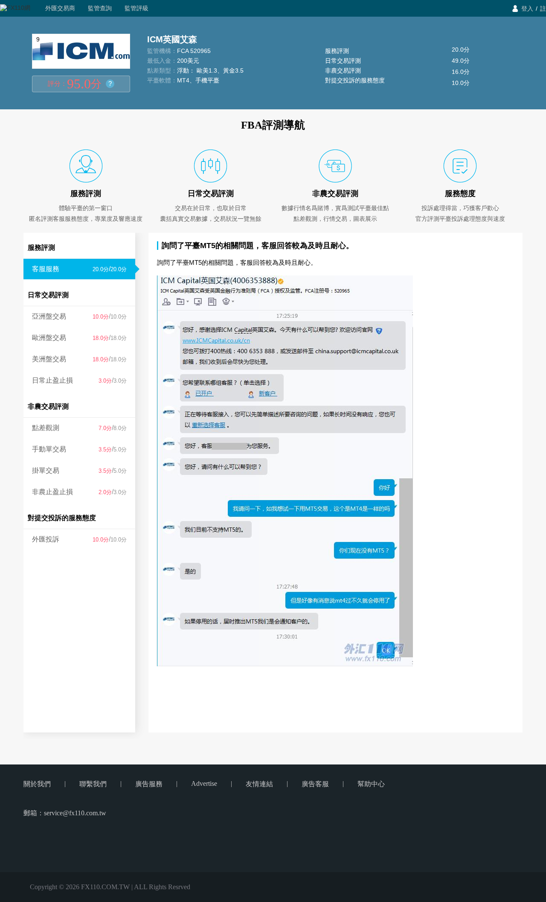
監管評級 (136, 8)
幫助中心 (371, 784)
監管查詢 (100, 8)
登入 (527, 8)
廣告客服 (315, 784)
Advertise (204, 783)
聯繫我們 (93, 784)
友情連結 (259, 784)
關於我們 (37, 784)
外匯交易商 (60, 8)
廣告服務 (149, 784)
